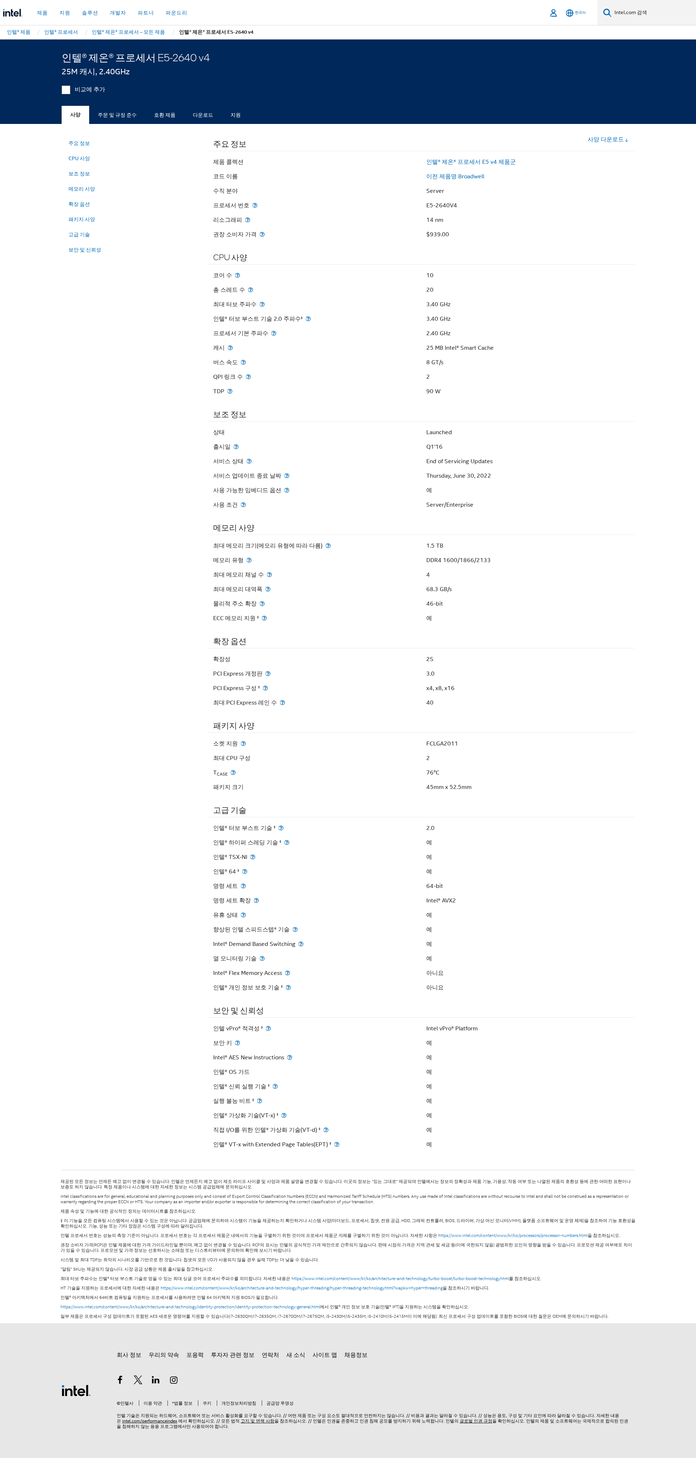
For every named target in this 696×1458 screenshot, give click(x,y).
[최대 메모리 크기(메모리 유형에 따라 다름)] (328, 546)
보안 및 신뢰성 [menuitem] (85, 249)
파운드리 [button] (176, 12)
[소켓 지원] (243, 743)
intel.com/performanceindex (149, 1421)
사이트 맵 (324, 1355)
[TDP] (230, 391)
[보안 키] (237, 1043)
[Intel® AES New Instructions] (290, 1057)
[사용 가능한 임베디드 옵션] (287, 490)
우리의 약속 (164, 1355)
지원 (236, 115)
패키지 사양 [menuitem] (82, 219)
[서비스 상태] (249, 461)
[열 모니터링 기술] (262, 958)
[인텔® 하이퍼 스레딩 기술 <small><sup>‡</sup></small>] (287, 842)
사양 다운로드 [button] (606, 139)
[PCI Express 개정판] (268, 673)
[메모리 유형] (249, 560)
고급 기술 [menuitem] (79, 234)
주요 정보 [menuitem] (79, 143)
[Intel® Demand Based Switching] (301, 944)
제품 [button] (42, 12)
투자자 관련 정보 (232, 1355)
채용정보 (356, 1355)
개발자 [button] (118, 12)
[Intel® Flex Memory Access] (287, 973)
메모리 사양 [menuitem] (82, 189)
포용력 (195, 1355)
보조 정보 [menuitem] (79, 173)
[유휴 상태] (243, 915)
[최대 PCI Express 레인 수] (282, 702)
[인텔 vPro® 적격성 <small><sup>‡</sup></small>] (268, 1028)
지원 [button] (64, 12)
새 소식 (295, 1355)
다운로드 (203, 115)
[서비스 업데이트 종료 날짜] (287, 476)
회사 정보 (129, 1355)
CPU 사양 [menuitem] (79, 158)
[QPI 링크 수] (248, 377)
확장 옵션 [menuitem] (79, 204)
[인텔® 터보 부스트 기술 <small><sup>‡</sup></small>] (281, 828)
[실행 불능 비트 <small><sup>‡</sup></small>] (260, 1101)
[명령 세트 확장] (256, 900)
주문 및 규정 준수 (117, 115)
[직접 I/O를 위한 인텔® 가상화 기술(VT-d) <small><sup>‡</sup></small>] (326, 1130)
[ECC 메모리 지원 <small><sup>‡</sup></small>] (264, 618)
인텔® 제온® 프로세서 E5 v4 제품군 (471, 162)
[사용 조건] (243, 505)
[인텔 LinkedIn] (156, 1381)
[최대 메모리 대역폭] (268, 589)
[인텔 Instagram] (174, 1381)
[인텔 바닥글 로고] (76, 1390)
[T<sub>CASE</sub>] (233, 772)
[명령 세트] (243, 886)
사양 (75, 114)
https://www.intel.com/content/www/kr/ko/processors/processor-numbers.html (513, 1235)
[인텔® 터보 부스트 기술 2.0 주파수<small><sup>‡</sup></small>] (308, 319)
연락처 (270, 1355)
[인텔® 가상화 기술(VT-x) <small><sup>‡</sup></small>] (284, 1115)
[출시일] (236, 447)
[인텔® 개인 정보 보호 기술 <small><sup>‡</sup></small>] (288, 987)
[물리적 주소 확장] (262, 604)
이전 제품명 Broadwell (455, 176)
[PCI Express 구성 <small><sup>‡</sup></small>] (265, 688)
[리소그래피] (248, 220)
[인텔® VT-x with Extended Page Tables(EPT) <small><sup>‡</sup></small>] (337, 1144)
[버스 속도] (243, 362)
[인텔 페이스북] (120, 1381)
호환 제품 (164, 115)
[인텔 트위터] (138, 1381)
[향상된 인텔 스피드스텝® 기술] (295, 929)
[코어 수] (237, 275)
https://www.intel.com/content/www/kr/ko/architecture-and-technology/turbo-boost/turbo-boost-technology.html (400, 1279)
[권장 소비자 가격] (262, 234)
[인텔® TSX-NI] (253, 857)
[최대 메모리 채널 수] (269, 575)
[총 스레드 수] (250, 290)
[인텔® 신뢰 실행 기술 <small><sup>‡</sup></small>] (275, 1086)
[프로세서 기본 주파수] (274, 333)
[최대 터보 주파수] (262, 304)
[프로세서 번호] (255, 205)
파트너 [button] (146, 12)
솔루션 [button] (90, 12)
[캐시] (230, 348)
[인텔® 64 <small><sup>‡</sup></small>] (245, 871)
